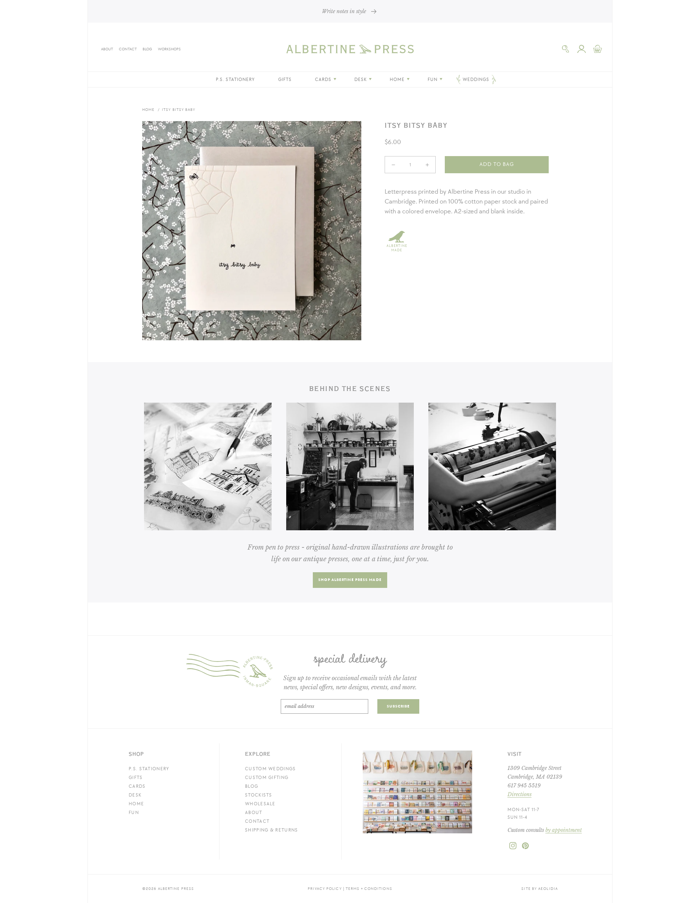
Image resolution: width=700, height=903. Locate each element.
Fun (134, 812)
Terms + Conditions (369, 888)
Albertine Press (176, 888)
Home (148, 109)
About (107, 49)
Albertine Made (396, 248)
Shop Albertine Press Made (350, 579)
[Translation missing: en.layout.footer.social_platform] (513, 848)
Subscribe (398, 706)
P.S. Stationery (149, 769)
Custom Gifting (266, 777)
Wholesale (260, 804)
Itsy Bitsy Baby (179, 109)
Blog (147, 49)
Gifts (136, 777)
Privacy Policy (325, 888)
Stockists (258, 795)
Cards (137, 786)
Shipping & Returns (271, 830)
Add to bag (496, 164)
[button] (565, 49)
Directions (520, 794)
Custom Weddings (270, 769)
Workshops (169, 49)
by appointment (563, 830)
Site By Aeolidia (539, 888)
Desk (135, 795)
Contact (128, 49)
